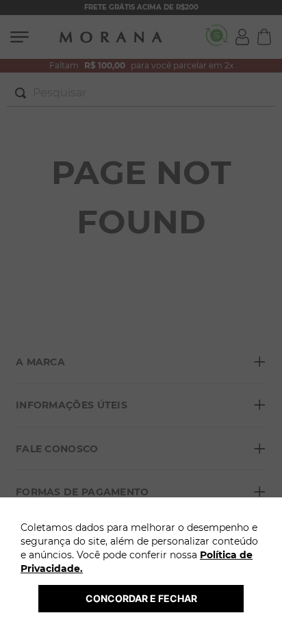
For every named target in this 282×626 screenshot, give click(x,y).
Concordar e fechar (141, 598)
